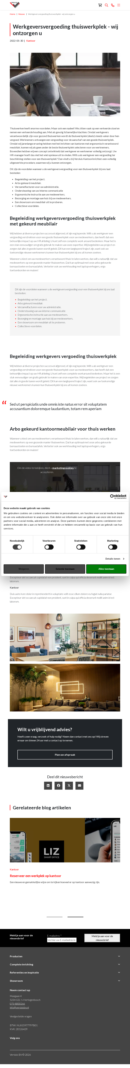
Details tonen (112, 558)
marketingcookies (63, 467)
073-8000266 (17, 1007)
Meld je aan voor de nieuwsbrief (102, 941)
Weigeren (24, 569)
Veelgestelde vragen (21, 1020)
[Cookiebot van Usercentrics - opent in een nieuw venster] (112, 496)
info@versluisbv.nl (19, 1011)
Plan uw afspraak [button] (65, 754)
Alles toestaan (106, 569)
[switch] (49, 547)
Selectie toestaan (65, 569)
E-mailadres (54, 939)
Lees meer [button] (16, 903)
